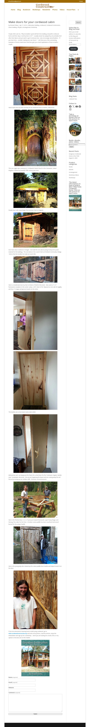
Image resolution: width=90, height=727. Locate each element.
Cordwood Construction (53, 25)
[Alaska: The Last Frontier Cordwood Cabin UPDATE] (78, 75)
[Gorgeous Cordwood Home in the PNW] (72, 82)
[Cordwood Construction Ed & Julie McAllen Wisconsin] (72, 75)
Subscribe (73, 49)
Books (71, 167)
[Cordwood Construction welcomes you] (72, 60)
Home (13, 10)
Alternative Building (33, 25)
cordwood (43, 25)
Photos (54, 10)
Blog (19, 10)
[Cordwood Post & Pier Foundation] (78, 82)
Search (71, 146)
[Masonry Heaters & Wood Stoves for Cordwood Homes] (78, 60)
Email (13, 682)
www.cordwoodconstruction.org (18, 633)
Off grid (19, 27)
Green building (13, 27)
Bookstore (26, 10)
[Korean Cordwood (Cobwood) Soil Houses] (72, 68)
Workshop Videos (74, 175)
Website (11, 687)
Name (13, 677)
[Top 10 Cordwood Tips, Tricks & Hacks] (72, 89)
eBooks (71, 169)
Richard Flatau (14, 25)
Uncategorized (26, 27)
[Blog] (78, 68)
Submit (35, 714)
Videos (62, 10)
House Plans (71, 10)
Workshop (34, 27)
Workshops (36, 10)
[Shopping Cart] (78, 89)
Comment (14, 692)
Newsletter (46, 10)
